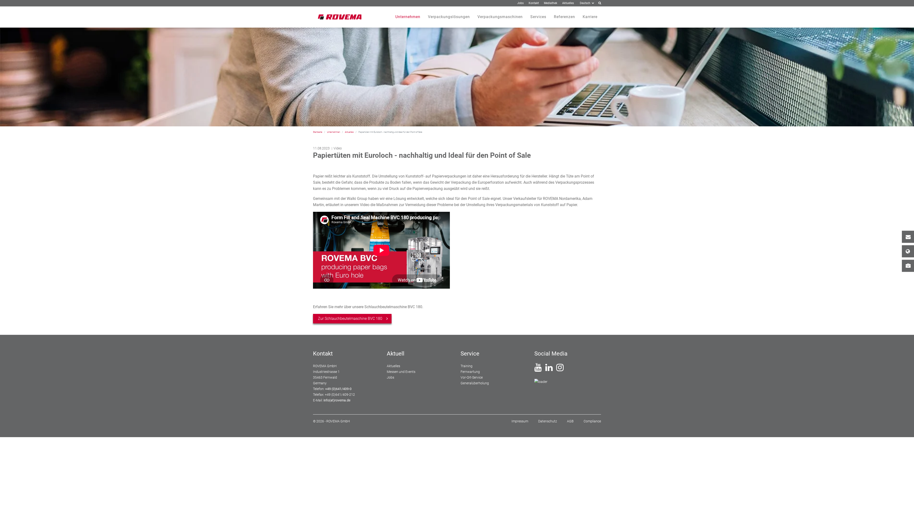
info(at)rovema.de (336, 400)
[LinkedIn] (549, 369)
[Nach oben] (904, 504)
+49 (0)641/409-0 (338, 389)
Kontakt (908, 237)
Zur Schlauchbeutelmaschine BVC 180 (350, 318)
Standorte (908, 251)
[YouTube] (538, 369)
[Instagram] (560, 369)
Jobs (908, 266)
